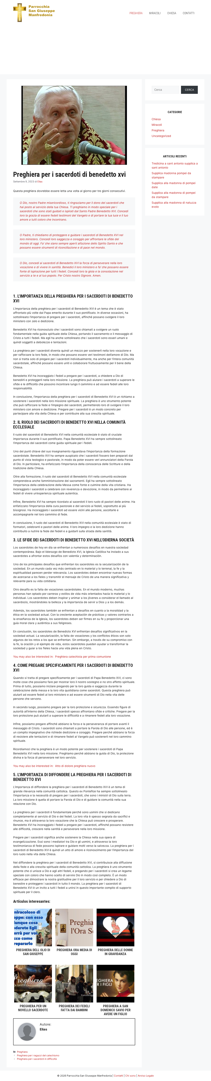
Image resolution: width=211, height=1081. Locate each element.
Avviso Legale (146, 1075)
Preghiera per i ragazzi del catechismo (38, 1055)
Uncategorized (161, 136)
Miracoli (155, 13)
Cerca (189, 89)
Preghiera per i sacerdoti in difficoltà (37, 1058)
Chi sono (130, 1075)
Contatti (189, 13)
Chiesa (171, 13)
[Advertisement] (105, 51)
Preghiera (136, 13)
